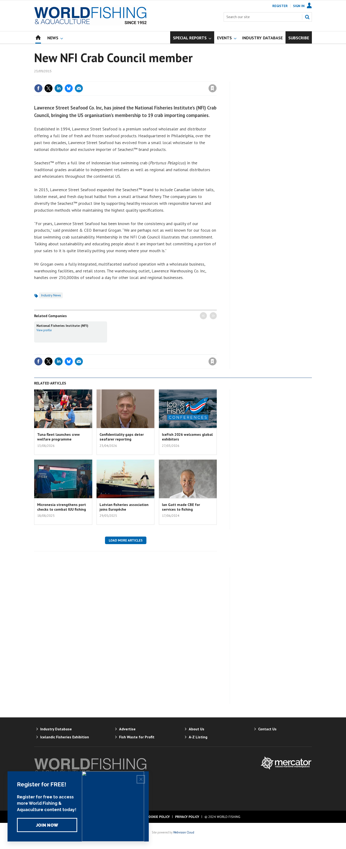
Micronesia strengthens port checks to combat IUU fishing (61, 507)
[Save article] (212, 88)
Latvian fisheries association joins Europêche (124, 507)
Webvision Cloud (183, 832)
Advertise (127, 729)
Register (280, 6)
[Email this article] (79, 88)
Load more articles (126, 540)
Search (307, 17)
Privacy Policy (187, 817)
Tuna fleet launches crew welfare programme (58, 436)
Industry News (51, 295)
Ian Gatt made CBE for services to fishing (181, 507)
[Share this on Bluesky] (68, 88)
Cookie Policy (158, 817)
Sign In (299, 6)
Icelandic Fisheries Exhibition (64, 737)
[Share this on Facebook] (38, 88)
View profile (44, 330)
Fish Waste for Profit (136, 737)
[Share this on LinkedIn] (58, 88)
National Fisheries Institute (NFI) (62, 325)
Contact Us (267, 729)
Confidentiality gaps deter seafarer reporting (122, 436)
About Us (196, 729)
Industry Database (56, 729)
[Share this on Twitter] (48, 88)
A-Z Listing (198, 737)
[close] (216, 79)
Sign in (157, 79)
